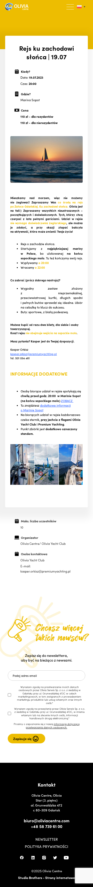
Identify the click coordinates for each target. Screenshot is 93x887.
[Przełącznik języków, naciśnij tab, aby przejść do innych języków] (81, 7)
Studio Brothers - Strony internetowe (46, 877)
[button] (70, 7)
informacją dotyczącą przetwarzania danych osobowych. (53, 725)
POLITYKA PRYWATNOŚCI (46, 846)
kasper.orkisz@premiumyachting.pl (33, 354)
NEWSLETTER (46, 839)
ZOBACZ (67, 401)
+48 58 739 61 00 (46, 826)
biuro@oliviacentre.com (46, 820)
